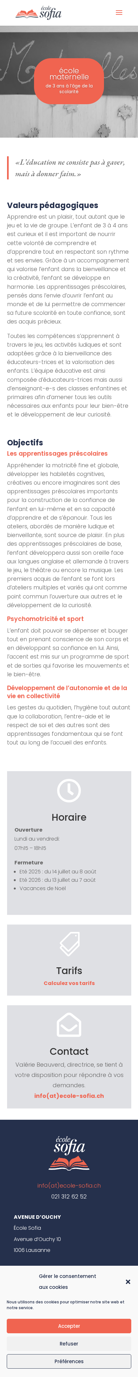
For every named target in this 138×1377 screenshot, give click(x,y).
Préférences (69, 1361)
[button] (128, 1282)
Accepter (69, 1326)
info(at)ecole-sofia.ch (69, 1096)
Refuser (69, 1343)
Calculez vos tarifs (69, 983)
